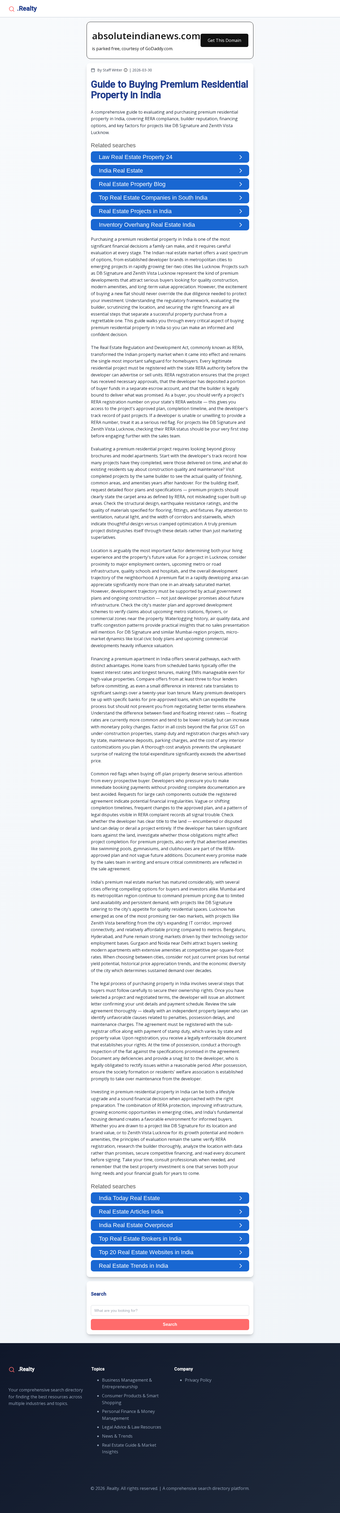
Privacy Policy (198, 1380)
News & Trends (117, 1436)
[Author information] (125, 70)
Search (170, 1324)
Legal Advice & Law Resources (131, 1427)
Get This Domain (224, 40)
